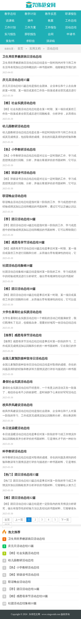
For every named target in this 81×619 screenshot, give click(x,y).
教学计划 (30, 13)
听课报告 (70, 13)
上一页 (19, 519)
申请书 (71, 34)
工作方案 (30, 27)
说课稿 (10, 20)
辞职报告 (30, 34)
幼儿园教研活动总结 (21, 560)
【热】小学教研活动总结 (23, 567)
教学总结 (10, 13)
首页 (20, 48)
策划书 (10, 40)
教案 (50, 20)
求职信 (30, 40)
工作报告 (50, 27)
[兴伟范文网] (40, 5)
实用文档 (35, 48)
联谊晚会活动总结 (19, 581)
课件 (30, 20)
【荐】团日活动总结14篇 (23, 588)
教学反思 (50, 13)
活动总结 (70, 27)
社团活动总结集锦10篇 (22, 603)
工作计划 (10, 27)
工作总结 (70, 20)
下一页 (65, 519)
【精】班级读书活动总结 (23, 574)
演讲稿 (50, 40)
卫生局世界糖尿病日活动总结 (26, 538)
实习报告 (10, 34)
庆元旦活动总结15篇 (21, 545)
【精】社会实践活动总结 (23, 553)
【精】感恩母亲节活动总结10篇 (28, 596)
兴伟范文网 (34, 614)
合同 (50, 34)
